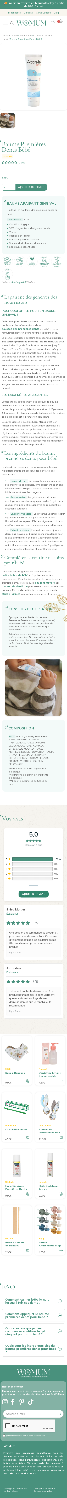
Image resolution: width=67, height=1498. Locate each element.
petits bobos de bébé (15, 575)
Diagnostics (14, 12)
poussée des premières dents (20, 328)
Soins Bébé (25, 35)
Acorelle (7, 156)
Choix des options (61, 1081)
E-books (28, 12)
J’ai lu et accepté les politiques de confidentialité (25, 1435)
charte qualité (18, 282)
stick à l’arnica (11, 594)
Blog (56, 12)
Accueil (6, 35)
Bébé (15, 35)
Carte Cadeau (43, 12)
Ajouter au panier (31, 187)
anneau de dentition (15, 586)
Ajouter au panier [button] (27, 1081)
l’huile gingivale (45, 582)
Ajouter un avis (33, 894)
